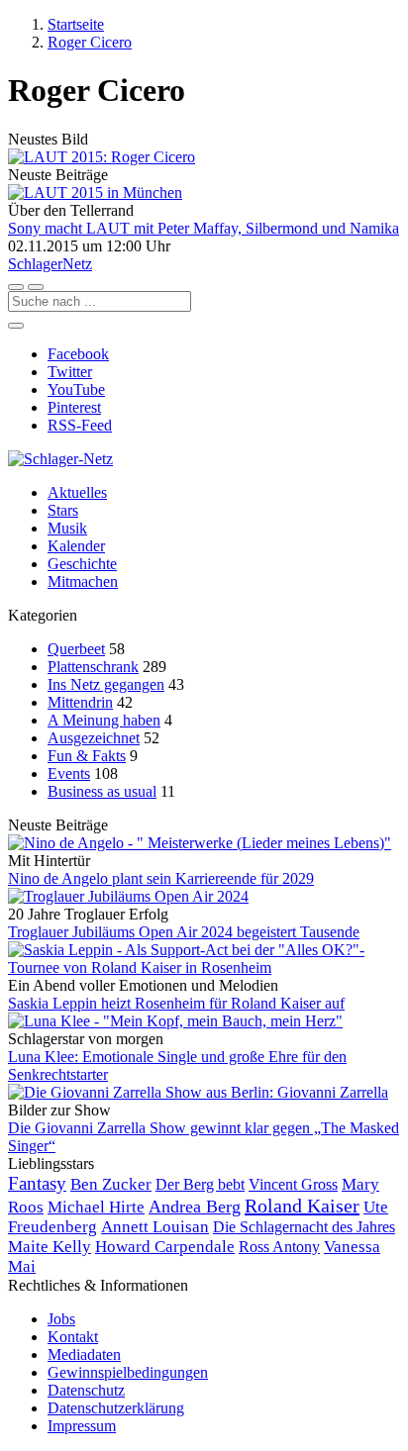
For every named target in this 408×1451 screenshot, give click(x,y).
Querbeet (76, 648)
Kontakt (73, 1336)
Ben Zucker (111, 1184)
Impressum (82, 1425)
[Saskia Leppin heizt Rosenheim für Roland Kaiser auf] (204, 959)
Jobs (61, 1318)
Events (69, 773)
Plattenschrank (93, 666)
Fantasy (37, 1183)
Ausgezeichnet (94, 737)
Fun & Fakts (87, 755)
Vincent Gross (293, 1184)
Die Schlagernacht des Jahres (304, 1226)
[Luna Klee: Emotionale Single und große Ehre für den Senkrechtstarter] (204, 1021)
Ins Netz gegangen (106, 684)
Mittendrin (80, 702)
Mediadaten (84, 1354)
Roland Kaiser (302, 1205)
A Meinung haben (104, 720)
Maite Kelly (49, 1246)
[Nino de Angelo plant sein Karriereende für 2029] (204, 843)
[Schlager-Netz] (60, 458)
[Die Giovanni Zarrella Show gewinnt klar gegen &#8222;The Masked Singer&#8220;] (204, 1093)
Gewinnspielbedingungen (128, 1372)
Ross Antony (279, 1247)
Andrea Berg (195, 1206)
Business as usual (102, 791)
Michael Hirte (96, 1207)
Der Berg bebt (200, 1184)
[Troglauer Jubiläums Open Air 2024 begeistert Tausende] (204, 897)
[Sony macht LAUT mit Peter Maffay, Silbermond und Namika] (204, 193)
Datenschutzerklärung (116, 1408)
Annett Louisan (155, 1226)
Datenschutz (86, 1390)
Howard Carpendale (165, 1246)
